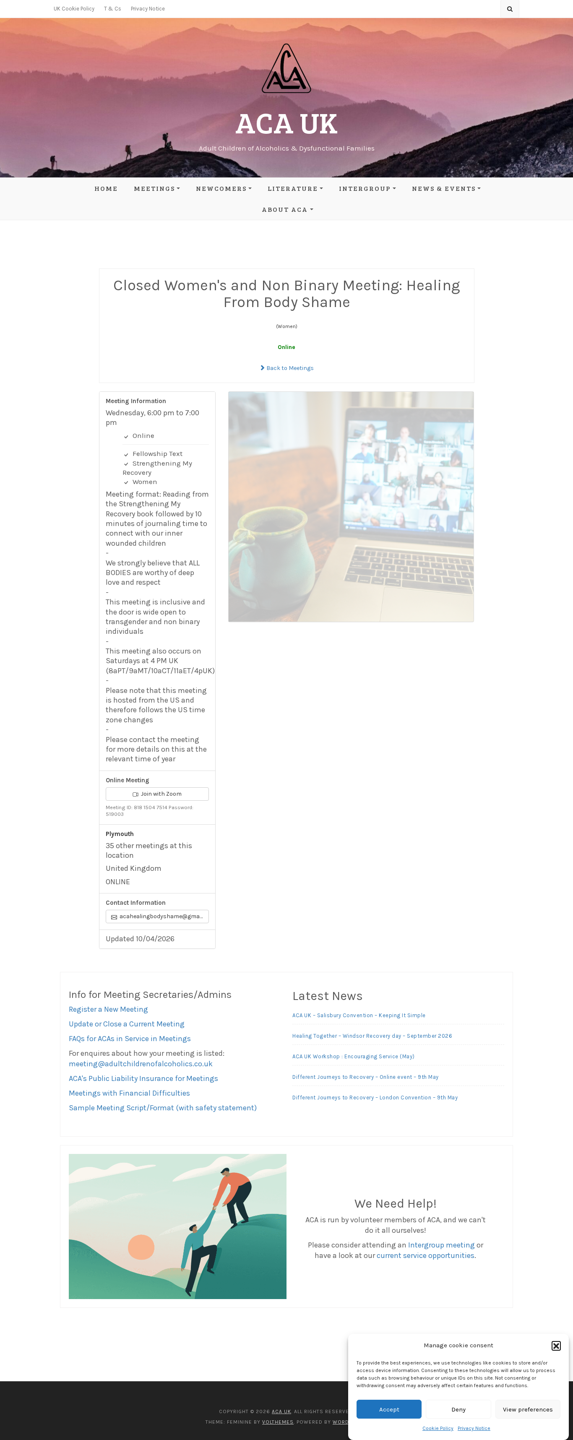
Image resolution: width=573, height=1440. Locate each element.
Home (106, 188)
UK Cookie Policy (74, 8)
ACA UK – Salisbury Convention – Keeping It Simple (359, 1015)
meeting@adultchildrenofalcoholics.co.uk (141, 1063)
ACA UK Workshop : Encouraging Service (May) (353, 1056)
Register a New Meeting (108, 1009)
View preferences (528, 1409)
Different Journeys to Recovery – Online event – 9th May (365, 1077)
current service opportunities (425, 1255)
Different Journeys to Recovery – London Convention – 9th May (375, 1097)
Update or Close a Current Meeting (127, 1024)
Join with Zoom (161, 793)
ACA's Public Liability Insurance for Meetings (143, 1078)
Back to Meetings (289, 368)
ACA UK (286, 122)
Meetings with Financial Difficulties (129, 1093)
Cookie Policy (437, 1428)
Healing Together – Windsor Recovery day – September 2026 (372, 1036)
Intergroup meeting (441, 1245)
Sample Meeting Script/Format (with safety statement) (163, 1107)
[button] (556, 1345)
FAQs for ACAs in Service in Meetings (130, 1038)
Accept (389, 1409)
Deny (458, 1409)
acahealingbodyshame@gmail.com (163, 916)
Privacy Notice (474, 1428)
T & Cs (112, 8)
